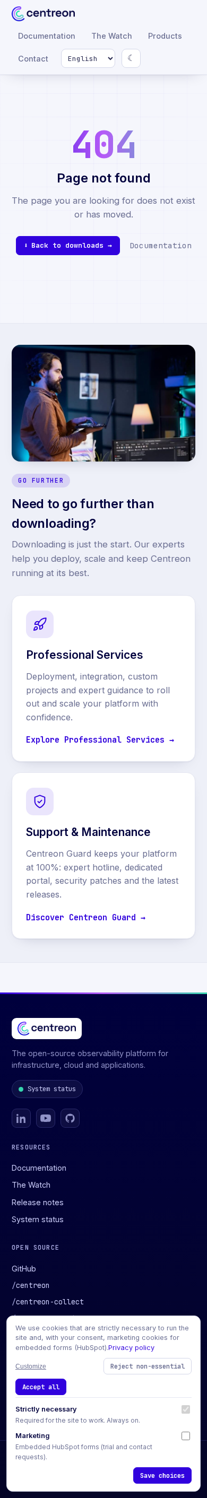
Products (165, 35)
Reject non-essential (147, 1366)
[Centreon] (43, 13)
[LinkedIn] (21, 1118)
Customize (30, 1366)
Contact (33, 58)
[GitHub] (70, 1118)
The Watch (111, 35)
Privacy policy (131, 1348)
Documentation (46, 35)
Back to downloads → (71, 245)
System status (52, 1088)
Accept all (40, 1386)
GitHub (24, 1268)
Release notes (38, 1202)
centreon (31, 1285)
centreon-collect (48, 1302)
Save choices (162, 1475)
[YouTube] (45, 1118)
